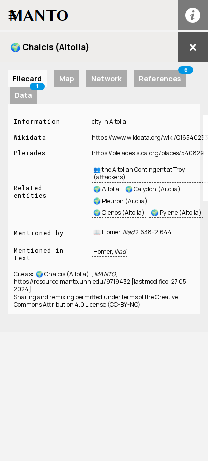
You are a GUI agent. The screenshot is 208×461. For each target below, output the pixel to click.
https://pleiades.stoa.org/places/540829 (148, 153)
